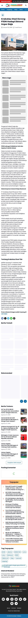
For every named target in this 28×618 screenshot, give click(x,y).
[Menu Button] (2, 5)
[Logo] (14, 586)
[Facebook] (2, 318)
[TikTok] (24, 599)
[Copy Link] (14, 318)
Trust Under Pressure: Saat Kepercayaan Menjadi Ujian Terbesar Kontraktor (14, 540)
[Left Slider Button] (21, 401)
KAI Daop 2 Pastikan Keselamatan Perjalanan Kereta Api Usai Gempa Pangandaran (13, 506)
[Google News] (20, 599)
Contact (13, 608)
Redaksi (19, 608)
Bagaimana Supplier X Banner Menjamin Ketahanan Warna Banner (15, 528)
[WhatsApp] (11, 318)
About (8, 608)
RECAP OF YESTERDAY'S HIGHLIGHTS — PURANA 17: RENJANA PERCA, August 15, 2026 (14, 534)
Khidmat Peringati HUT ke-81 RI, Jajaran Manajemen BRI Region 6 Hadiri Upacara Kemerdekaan (10, 428)
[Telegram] (8, 318)
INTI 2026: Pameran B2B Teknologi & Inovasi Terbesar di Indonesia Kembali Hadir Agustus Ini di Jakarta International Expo (15, 494)
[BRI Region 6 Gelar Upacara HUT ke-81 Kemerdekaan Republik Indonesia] (24, 437)
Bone (21, 9)
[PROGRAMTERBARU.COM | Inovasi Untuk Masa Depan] (14, 5)
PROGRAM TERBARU (16, 616)
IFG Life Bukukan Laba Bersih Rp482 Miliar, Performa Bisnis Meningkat (15, 500)
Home (3, 9)
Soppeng (9, 9)
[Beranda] (2, 15)
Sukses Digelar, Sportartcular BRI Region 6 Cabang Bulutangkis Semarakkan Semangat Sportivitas (9, 454)
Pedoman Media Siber (14, 611)
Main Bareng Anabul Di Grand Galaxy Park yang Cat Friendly (15, 523)
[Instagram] (11, 599)
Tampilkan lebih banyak (14, 462)
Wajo (15, 9)
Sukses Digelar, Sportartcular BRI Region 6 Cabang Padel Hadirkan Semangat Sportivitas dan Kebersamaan (9, 445)
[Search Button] (25, 5)
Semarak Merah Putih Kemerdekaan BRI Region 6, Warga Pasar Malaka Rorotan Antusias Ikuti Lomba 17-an (9, 419)
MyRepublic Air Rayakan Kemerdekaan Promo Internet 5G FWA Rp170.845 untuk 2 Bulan (15, 518)
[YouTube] (16, 599)
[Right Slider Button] (26, 9)
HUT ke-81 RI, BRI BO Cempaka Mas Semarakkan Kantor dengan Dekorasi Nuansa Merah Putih (10, 411)
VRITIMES (4, 314)
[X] (5, 318)
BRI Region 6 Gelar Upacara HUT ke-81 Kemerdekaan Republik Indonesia (10, 436)
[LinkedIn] (11, 603)
